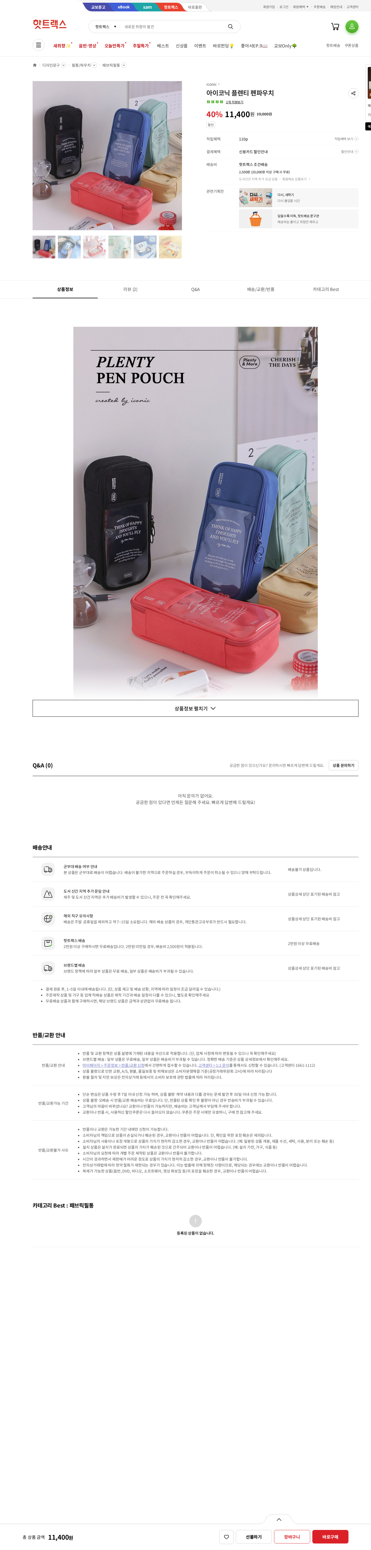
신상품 (182, 45)
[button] (353, 93)
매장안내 (336, 6)
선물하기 (254, 1536)
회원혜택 (299, 6)
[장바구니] (335, 26)
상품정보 (65, 289)
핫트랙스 (102, 26)
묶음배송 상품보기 (294, 179)
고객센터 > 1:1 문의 (213, 1065)
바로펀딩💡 (223, 45)
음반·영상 (87, 45)
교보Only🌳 (285, 45)
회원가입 (269, 6)
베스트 (163, 45)
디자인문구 (51, 65)
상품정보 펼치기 (191, 708)
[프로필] (352, 26)
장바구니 (292, 1536)
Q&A (195, 289)
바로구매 (330, 1536)
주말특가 (141, 45)
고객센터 (353, 6)
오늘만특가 (115, 45)
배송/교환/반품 (261, 289)
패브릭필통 (111, 65)
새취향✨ (62, 45)
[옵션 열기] (279, 1519)
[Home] (35, 65)
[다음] (184, 158)
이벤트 (200, 45)
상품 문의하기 (343, 765)
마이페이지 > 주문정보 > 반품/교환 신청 (113, 1065)
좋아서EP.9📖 (254, 45)
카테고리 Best (326, 289)
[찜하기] (226, 1537)
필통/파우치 (81, 65)
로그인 (283, 6)
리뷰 (130, 289)
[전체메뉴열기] (39, 45)
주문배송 (320, 6)
